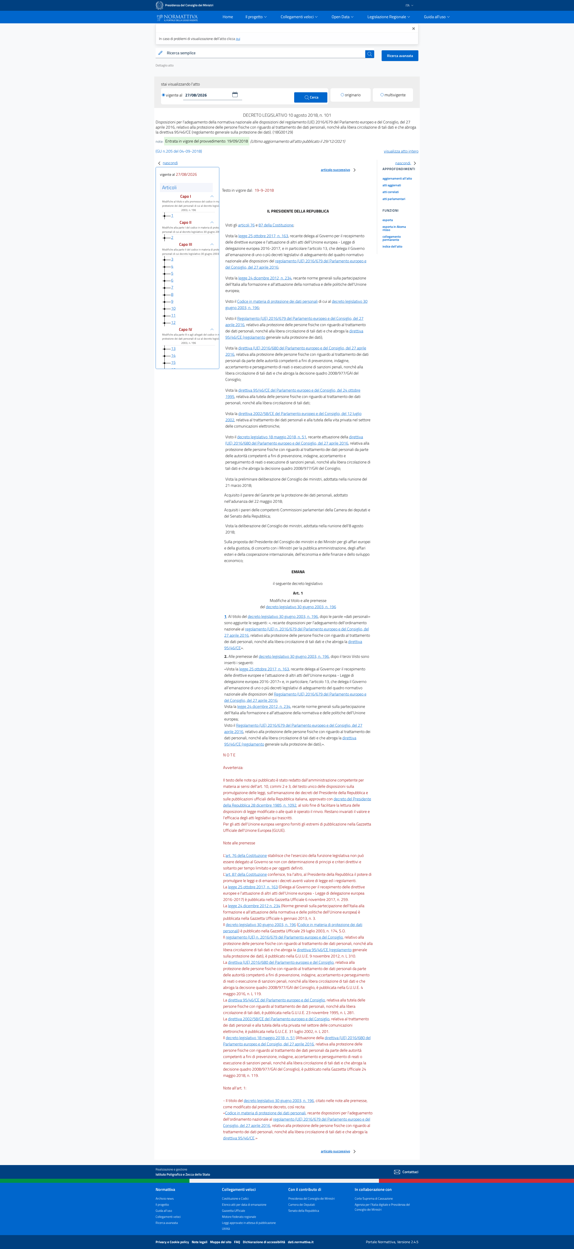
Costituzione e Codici (235, 1198)
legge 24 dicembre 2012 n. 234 (254, 906)
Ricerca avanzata (400, 55)
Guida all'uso (164, 1210)
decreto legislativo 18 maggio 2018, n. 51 (271, 437)
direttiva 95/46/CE (238, 1138)
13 (173, 348)
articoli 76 (246, 225)
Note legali (200, 1242)
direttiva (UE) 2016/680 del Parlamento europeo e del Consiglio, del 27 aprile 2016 (294, 440)
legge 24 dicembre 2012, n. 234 (264, 278)
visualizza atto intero (401, 151)
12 (173, 322)
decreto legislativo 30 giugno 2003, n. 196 (301, 607)
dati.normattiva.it (300, 1242)
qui (238, 38)
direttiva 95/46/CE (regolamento (324, 950)
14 (173, 355)
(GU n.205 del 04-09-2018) (179, 151)
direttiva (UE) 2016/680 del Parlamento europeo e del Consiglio (281, 962)
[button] (235, 94)
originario (353, 95)
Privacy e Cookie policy (173, 1242)
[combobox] (265, 53)
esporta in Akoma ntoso (394, 228)
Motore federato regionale (239, 1216)
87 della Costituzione (276, 225)
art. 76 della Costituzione (246, 855)
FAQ (237, 1242)
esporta (388, 219)
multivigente (395, 95)
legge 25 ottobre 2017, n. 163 (263, 236)
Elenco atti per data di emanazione (244, 1204)
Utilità (226, 1228)
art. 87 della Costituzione (246, 874)
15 (173, 362)
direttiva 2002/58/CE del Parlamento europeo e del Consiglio (278, 1019)
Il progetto (162, 1204)
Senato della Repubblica (303, 1210)
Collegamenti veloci (168, 1216)
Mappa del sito (221, 1242)
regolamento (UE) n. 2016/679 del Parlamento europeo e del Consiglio (284, 937)
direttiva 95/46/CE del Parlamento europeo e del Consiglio (276, 1000)
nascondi (170, 163)
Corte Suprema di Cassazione (374, 1198)
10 (173, 308)
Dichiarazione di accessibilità (264, 1242)
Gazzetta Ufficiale (233, 1210)
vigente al (174, 95)
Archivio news (165, 1198)
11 (173, 315)
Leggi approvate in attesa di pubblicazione (249, 1222)
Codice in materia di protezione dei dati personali (277, 301)
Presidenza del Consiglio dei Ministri (311, 1198)
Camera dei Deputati (301, 1204)
